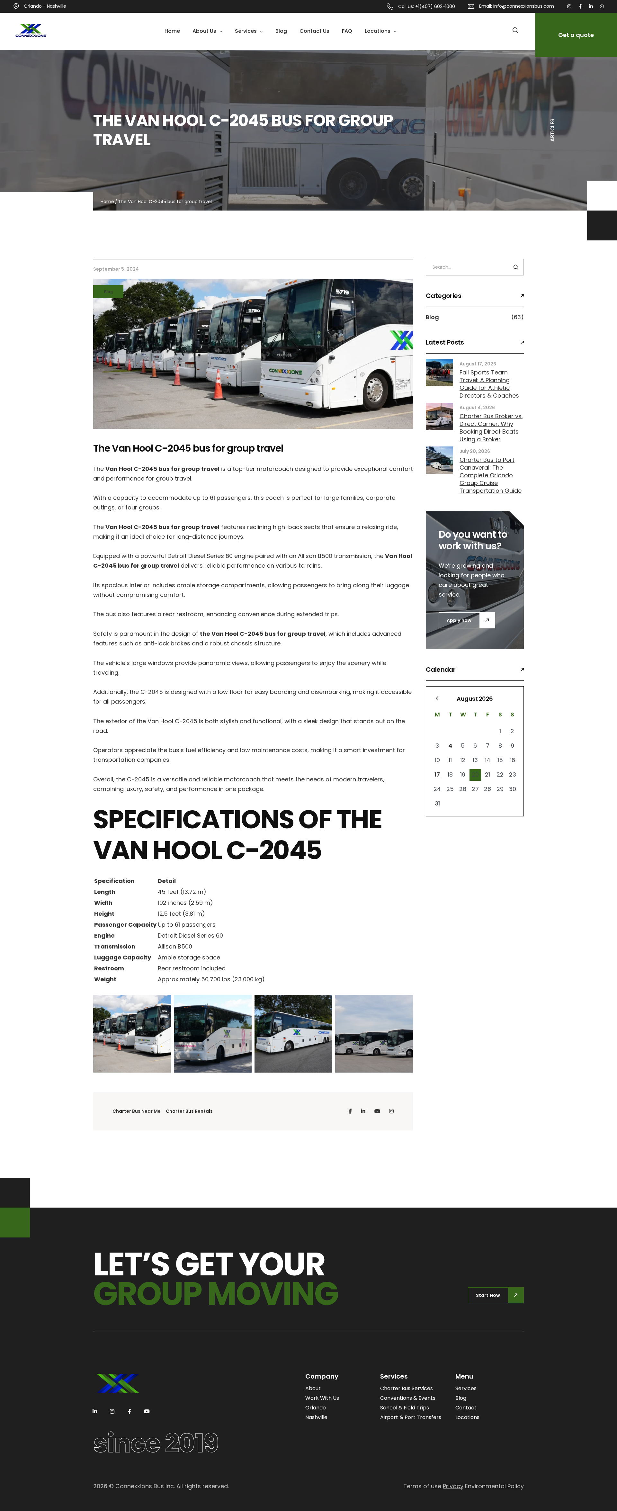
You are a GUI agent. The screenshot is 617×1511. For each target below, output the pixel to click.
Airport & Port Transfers (410, 1417)
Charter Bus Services (406, 1388)
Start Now (488, 1295)
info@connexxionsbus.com (523, 6)
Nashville (316, 1417)
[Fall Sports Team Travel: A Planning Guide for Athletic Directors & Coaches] (439, 372)
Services (246, 31)
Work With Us (322, 1398)
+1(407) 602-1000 (435, 6)
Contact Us (314, 31)
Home (172, 31)
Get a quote (576, 35)
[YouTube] (377, 1111)
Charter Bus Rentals (189, 1111)
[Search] (516, 267)
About (313, 1388)
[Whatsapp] (602, 6)
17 (437, 774)
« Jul (437, 699)
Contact (466, 1407)
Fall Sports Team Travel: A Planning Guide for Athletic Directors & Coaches (489, 384)
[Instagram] (569, 6)
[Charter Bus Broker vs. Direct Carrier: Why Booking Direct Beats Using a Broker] (439, 416)
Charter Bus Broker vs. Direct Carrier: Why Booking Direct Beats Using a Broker (491, 427)
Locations (377, 31)
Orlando (315, 1407)
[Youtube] (146, 1411)
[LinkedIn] (363, 1111)
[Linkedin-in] (591, 6)
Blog (281, 31)
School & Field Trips (404, 1407)
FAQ (347, 31)
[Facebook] (350, 1111)
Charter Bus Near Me (136, 1111)
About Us (204, 31)
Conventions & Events (407, 1398)
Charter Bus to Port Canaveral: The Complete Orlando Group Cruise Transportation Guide (491, 475)
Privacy (453, 1486)
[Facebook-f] (580, 6)
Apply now (459, 620)
